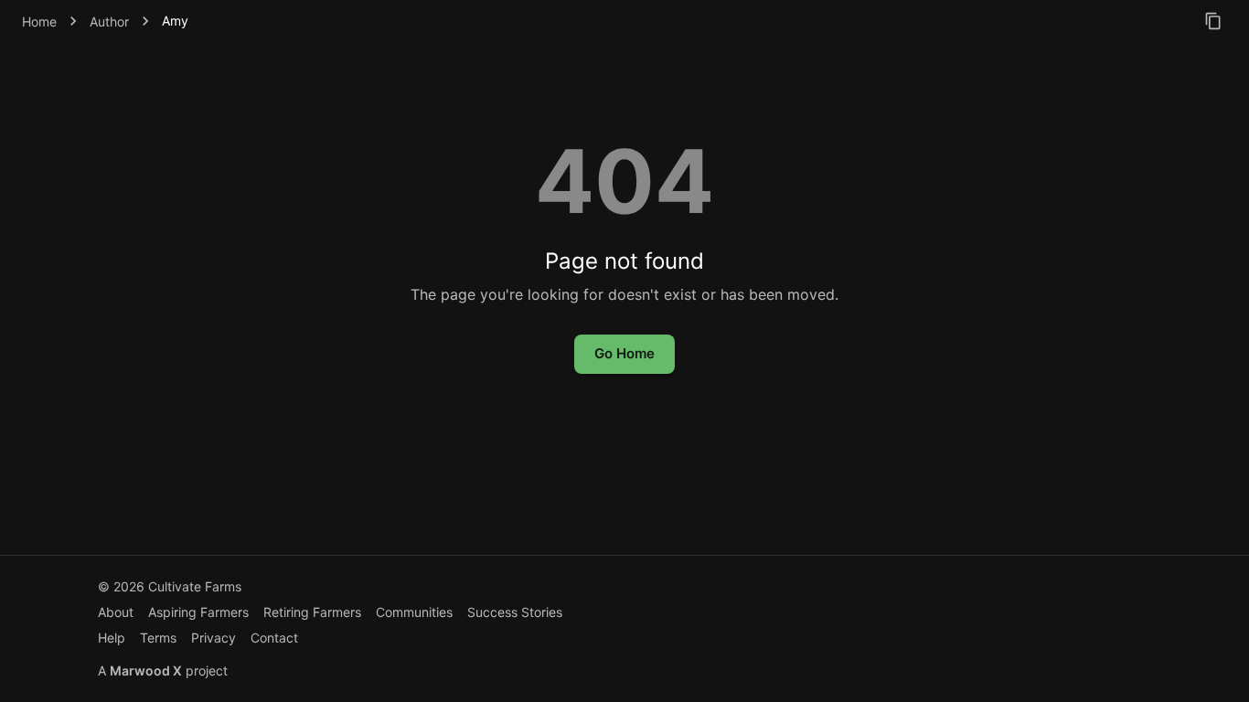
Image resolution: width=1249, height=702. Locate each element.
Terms (158, 637)
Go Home (624, 353)
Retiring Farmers (312, 612)
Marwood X (146, 670)
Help (111, 637)
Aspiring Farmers (198, 612)
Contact (274, 637)
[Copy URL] (1213, 21)
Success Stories (514, 612)
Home (39, 21)
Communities (414, 612)
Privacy (213, 637)
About (115, 612)
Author (109, 21)
